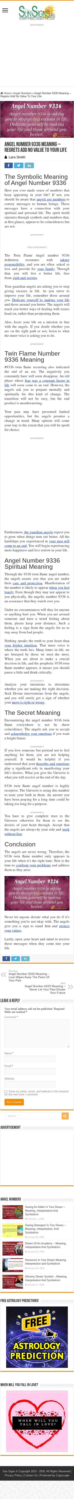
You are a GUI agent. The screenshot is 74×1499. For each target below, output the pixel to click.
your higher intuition (21, 645)
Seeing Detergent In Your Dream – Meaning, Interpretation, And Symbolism (45, 1229)
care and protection (27, 583)
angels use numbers (51, 199)
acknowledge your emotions (31, 733)
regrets (31, 277)
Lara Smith (17, 157)
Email (9, 1066)
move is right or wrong (28, 702)
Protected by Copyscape (54, 1475)
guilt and (19, 277)
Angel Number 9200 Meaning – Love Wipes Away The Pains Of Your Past (29, 976)
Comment (11, 1017)
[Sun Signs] (37, 12)
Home (7, 93)
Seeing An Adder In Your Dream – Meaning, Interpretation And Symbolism (45, 1210)
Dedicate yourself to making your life (40, 299)
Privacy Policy (13, 1475)
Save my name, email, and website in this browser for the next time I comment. (37, 1093)
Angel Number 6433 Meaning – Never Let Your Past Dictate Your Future (45, 988)
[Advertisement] (37, 1157)
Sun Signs (9, 1471)
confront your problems (33, 865)
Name (9, 1053)
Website (9, 1078)
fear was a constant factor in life (37, 382)
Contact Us (31, 1475)
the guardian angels (38, 532)
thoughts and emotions (52, 763)
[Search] (65, 1116)
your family (46, 268)
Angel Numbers (22, 93)
